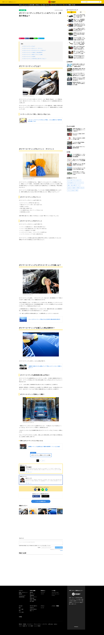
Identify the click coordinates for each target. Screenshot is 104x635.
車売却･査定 (32, 598)
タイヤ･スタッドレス (55, 593)
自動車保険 (32, 595)
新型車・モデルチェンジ (23, 592)
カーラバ (81, 182)
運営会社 (20, 624)
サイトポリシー (30, 624)
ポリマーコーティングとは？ (29, 46)
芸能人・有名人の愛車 (72, 185)
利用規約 (61, 550)
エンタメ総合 (21, 612)
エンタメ (48, 4)
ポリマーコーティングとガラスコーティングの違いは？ (34, 50)
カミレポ (42, 607)
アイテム (53, 595)
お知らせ (55, 624)
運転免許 (31, 592)
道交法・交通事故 (33, 599)
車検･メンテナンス (33, 596)
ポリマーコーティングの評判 (29, 56)
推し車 (82, 187)
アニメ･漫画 (21, 609)
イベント (61, 4)
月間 (80, 12)
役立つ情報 (32, 601)
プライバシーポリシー (38, 624)
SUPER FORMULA (33, 609)
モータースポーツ (54, 4)
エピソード (76, 182)
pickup (73, 190)
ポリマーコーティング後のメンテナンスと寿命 (32, 54)
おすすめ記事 (70, 182)
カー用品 (43, 4)
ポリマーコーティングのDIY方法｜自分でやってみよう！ (35, 58)
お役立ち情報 (32, 4)
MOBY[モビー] (21, 6)
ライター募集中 (30, 625)
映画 (19, 607)
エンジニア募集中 (37, 625)
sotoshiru (69, 187)
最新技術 (20, 593)
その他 (74, 4)
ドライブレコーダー (55, 592)
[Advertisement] (41, 27)
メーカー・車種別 (68, 4)
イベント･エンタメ (22, 595)
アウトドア (43, 592)
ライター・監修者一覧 (23, 625)
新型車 (74, 187)
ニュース (26, 4)
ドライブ (42, 593)
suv (24, 357)
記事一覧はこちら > (29, 483)
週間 (71, 12)
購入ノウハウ (32, 593)
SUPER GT (32, 607)
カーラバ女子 (70, 180)
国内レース (32, 610)
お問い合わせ (50, 624)
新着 (77, 190)
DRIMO (78, 187)
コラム (69, 190)
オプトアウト (45, 624)
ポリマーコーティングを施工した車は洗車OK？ (33, 52)
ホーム (21, 4)
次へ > (43, 460)
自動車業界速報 (21, 596)
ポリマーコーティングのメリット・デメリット (32, 48)
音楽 (19, 610)
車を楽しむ (38, 4)
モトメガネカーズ (77, 180)
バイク (78, 185)
